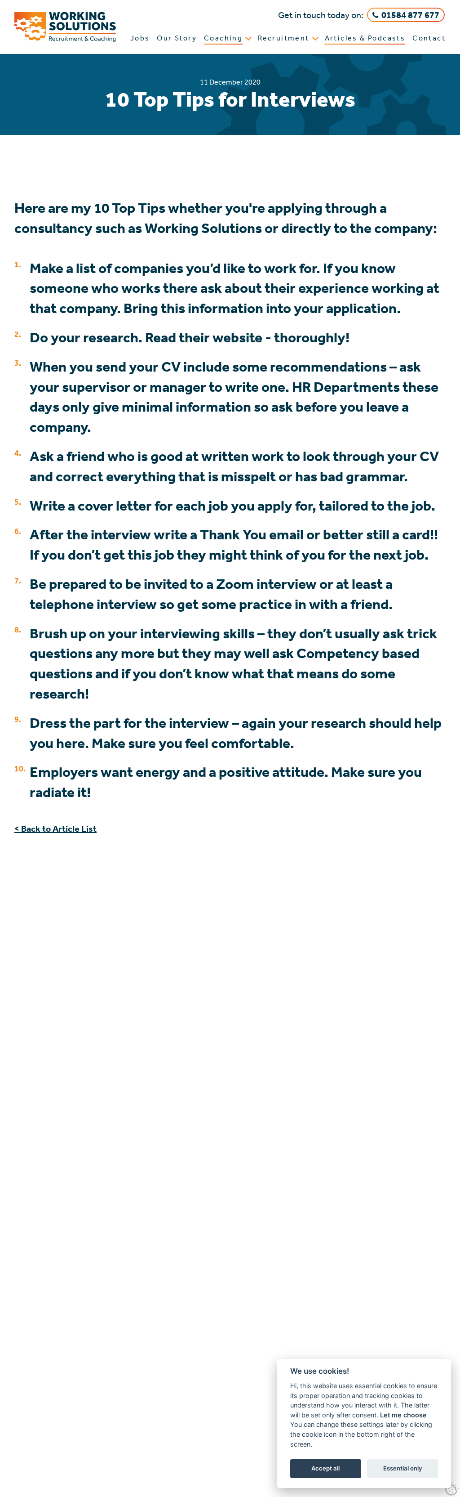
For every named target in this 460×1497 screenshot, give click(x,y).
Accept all (325, 1468)
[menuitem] (140, 39)
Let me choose (403, 1415)
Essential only (402, 1468)
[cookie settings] (452, 1489)
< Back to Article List (55, 828)
